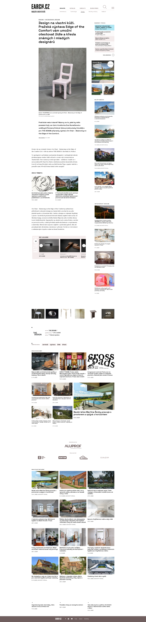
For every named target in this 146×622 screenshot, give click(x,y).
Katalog (72, 8)
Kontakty (86, 618)
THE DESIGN (42, 137)
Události (104, 11)
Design (82, 11)
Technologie (73, 11)
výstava (52, 344)
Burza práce (94, 8)
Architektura (63, 11)
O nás (76, 618)
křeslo (64, 344)
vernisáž (45, 344)
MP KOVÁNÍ (43, 237)
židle (58, 344)
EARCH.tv (82, 8)
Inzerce (80, 618)
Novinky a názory (93, 11)
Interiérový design (52, 19)
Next (84, 245)
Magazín (62, 8)
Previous (41, 245)
